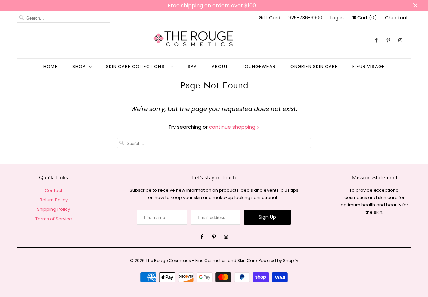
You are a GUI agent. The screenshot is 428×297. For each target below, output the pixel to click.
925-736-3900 (305, 17)
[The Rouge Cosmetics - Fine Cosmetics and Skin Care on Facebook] (376, 40)
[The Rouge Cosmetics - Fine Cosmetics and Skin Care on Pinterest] (388, 40)
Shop (79, 66)
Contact (53, 190)
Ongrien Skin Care (314, 66)
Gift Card (269, 17)
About (220, 66)
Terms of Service (53, 219)
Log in (337, 17)
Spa (192, 66)
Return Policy (54, 200)
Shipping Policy (53, 209)
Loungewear (259, 66)
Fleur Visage (368, 66)
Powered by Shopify (278, 260)
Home (50, 66)
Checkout (396, 17)
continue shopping (233, 126)
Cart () (366, 17)
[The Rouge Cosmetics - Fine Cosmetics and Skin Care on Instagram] (400, 40)
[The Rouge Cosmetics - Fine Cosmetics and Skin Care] (214, 40)
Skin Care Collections (136, 66)
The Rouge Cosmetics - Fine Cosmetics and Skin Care (201, 260)
